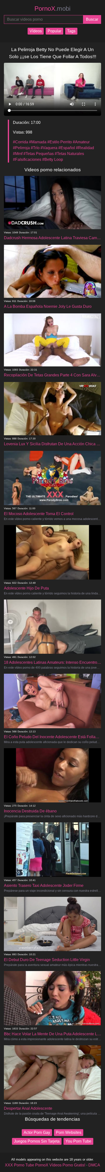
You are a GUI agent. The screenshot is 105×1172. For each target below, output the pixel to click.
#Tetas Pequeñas (38, 154)
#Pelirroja (21, 148)
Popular (54, 31)
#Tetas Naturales (69, 154)
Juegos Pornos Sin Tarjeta (37, 1141)
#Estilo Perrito (59, 142)
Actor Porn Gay (37, 1132)
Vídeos (36, 31)
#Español (66, 148)
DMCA (94, 1165)
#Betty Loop (52, 159)
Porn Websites (68, 1132)
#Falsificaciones (27, 159)
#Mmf (17, 154)
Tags (71, 31)
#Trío (35, 148)
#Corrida (20, 142)
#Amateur (81, 142)
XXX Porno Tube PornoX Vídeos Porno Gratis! (45, 1165)
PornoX (52, 8)
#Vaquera (49, 148)
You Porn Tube (78, 1141)
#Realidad (85, 148)
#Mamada (37, 142)
